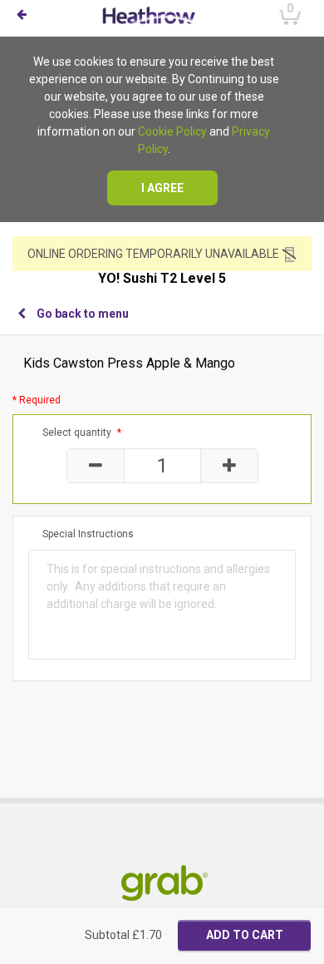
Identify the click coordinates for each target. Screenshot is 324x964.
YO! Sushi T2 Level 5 (162, 278)
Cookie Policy (172, 131)
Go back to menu (83, 313)
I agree (162, 188)
